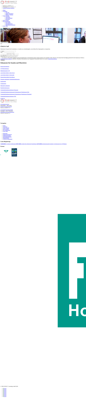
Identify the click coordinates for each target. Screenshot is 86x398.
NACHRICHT (4, 55)
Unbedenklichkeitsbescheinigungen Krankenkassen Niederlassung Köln (15, 92)
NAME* (2, 51)
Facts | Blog (5, 26)
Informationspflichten (7, 136)
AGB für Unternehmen (7, 139)
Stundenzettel (3, 81)
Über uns (7, 12)
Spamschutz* (3, 56)
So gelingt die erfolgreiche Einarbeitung (26, 143)
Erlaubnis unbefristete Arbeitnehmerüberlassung (10, 79)
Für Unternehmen (6, 21)
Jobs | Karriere (6, 20)
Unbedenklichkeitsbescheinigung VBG (8, 96)
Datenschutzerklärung (5, 66)
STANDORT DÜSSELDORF (7, 109)
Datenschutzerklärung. (52, 58)
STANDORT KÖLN (5, 104)
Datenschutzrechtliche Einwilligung (8, 77)
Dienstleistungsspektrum (10, 24)
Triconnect (5, 11)
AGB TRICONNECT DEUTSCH (8, 72)
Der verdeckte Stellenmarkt (8, 143)
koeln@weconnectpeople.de (6, 106)
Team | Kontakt (6, 15)
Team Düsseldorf (9, 18)
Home (4, 10)
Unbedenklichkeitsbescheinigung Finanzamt (9, 90)
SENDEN (2, 60)
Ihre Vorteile (8, 22)
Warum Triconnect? (9, 13)
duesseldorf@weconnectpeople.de (7, 112)
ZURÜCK (3, 98)
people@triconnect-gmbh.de (8, 8)
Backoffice (8, 19)
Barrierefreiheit (6, 137)
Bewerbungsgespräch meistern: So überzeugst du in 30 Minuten (52, 143)
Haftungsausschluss (7, 135)
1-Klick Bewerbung (4, 42)
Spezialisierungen (9, 23)
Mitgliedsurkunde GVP (5, 70)
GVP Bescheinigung (5, 68)
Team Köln (8, 17)
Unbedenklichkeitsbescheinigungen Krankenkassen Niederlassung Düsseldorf (16, 94)
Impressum (5, 133)
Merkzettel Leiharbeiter (5, 85)
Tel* (1, 52)
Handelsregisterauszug (5, 87)
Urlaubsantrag (3, 83)
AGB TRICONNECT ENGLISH (7, 75)
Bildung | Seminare (9, 14)
